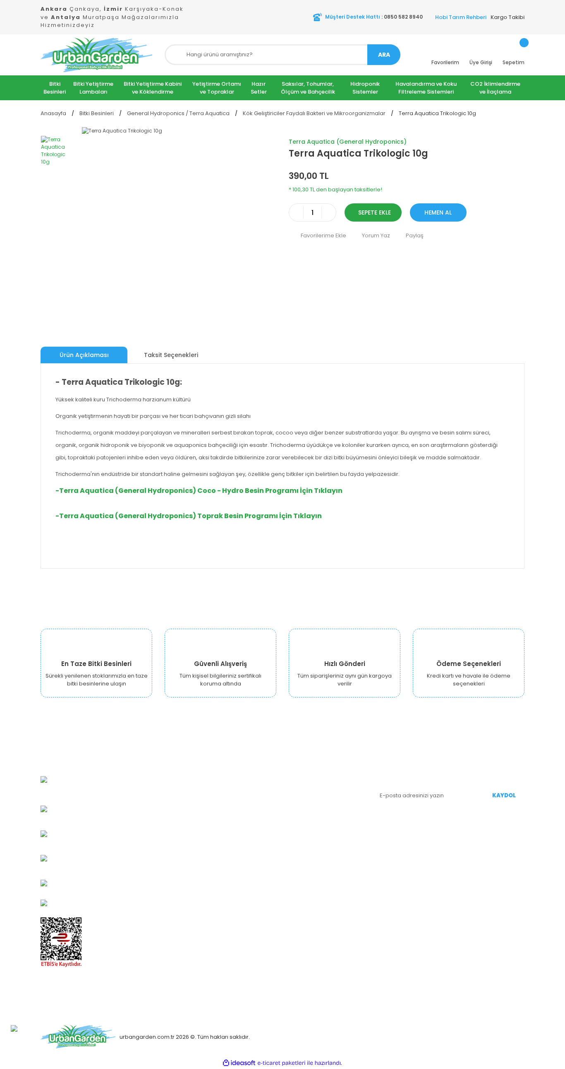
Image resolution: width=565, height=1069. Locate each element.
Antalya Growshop (231, 813)
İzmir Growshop (227, 800)
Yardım (298, 825)
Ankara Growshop (230, 788)
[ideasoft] (239, 1063)
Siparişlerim (305, 788)
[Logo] (96, 55)
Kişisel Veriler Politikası (236, 850)
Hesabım (301, 775)
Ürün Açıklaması (84, 355)
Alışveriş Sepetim (312, 800)
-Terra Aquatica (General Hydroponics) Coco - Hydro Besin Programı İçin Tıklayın (198, 490)
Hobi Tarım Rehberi (460, 17)
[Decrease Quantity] (296, 212)
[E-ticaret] (281, 1063)
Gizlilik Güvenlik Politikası (238, 825)
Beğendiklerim (308, 813)
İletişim (215, 875)
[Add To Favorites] (317, 235)
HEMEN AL (438, 212)
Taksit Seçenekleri (171, 355)
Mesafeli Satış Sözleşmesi (240, 838)
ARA (384, 55)
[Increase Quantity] (329, 212)
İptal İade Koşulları (230, 862)
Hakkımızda (221, 775)
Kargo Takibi (507, 17)
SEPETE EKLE (374, 212)
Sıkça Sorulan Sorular (317, 838)
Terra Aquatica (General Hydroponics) (348, 142)
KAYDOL (504, 795)
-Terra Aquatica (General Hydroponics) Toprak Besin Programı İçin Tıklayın (188, 516)
